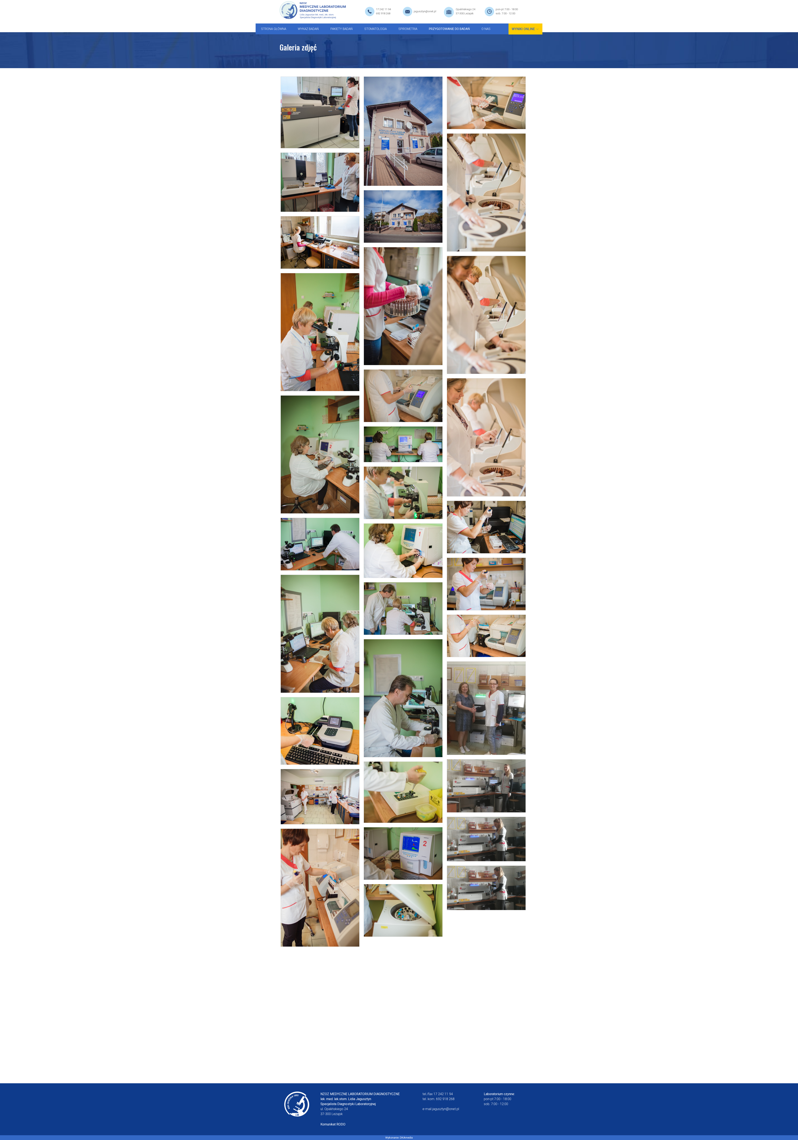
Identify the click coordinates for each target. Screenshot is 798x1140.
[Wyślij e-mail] (407, 11)
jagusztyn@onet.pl (425, 11)
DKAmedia (406, 1137)
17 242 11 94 (383, 9)
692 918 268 (383, 13)
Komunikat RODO (332, 1124)
